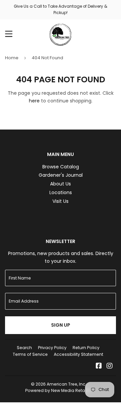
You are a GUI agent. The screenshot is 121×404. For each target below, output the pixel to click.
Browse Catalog (60, 166)
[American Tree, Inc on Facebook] (99, 366)
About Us (60, 183)
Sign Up (60, 325)
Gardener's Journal (61, 175)
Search (24, 347)
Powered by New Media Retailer (58, 390)
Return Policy (86, 347)
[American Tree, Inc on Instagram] (110, 366)
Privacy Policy (52, 347)
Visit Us (60, 201)
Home (11, 58)
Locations (60, 192)
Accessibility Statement (78, 354)
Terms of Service (30, 354)
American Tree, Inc (66, 384)
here (34, 100)
